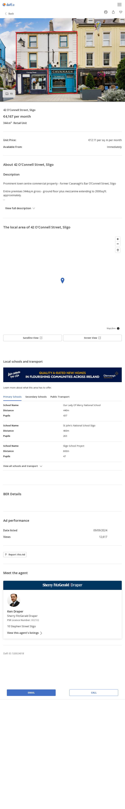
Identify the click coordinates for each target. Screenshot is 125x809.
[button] (62, 60)
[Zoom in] (117, 239)
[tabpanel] (62, 435)
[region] (62, 283)
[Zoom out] (117, 243)
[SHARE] (113, 12)
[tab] (12, 397)
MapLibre (111, 328)
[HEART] (120, 12)
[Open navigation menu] (119, 4)
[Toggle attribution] (118, 328)
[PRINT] (105, 12)
